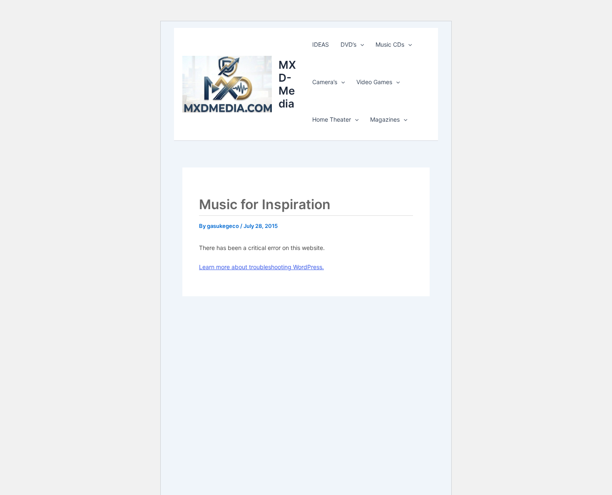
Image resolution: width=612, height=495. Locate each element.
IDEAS (320, 44)
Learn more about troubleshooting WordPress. (261, 266)
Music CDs (390, 44)
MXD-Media (287, 84)
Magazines (385, 119)
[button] (360, 44)
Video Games (374, 81)
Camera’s (324, 81)
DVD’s (348, 44)
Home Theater (331, 119)
